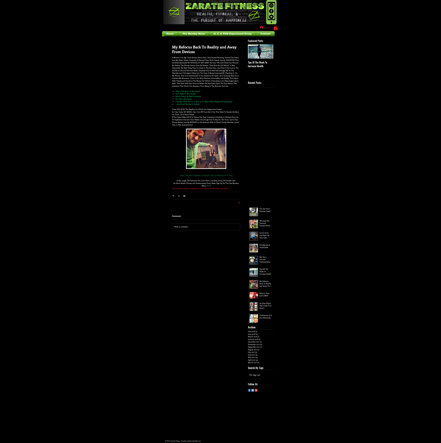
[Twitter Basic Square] (252, 390)
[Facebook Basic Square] (249, 390)
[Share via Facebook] (173, 196)
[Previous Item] (252, 51)
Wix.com (198, 441)
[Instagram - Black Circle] (271, 5)
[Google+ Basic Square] (256, 390)
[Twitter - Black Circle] (271, 16)
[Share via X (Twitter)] (179, 196)
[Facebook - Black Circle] (271, 11)
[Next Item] (270, 51)
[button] (275, 27)
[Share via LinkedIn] (184, 196)
